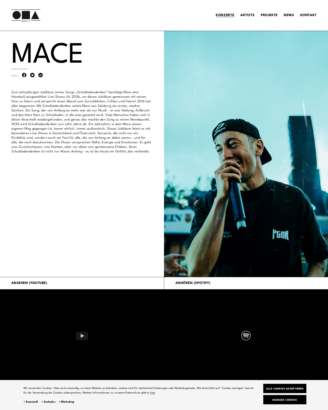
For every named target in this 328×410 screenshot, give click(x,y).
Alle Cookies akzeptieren (285, 389)
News (289, 15)
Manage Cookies (285, 400)
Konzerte (225, 15)
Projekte (269, 15)
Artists (247, 15)
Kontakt (308, 15)
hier (152, 392)
